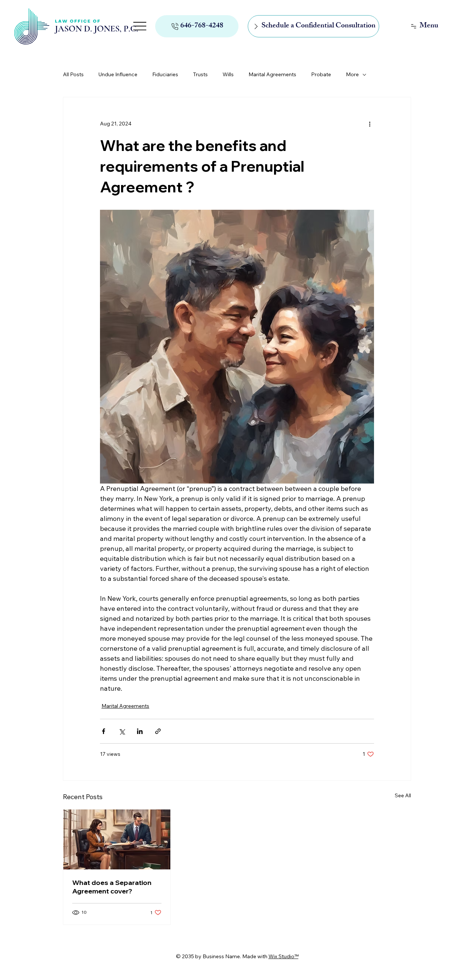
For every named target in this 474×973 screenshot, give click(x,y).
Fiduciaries (165, 74)
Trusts (200, 74)
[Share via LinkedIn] (139, 731)
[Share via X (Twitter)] (121, 731)
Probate (321, 74)
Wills (228, 74)
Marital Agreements (272, 74)
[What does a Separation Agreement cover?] (116, 839)
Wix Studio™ (283, 956)
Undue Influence (118, 74)
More (352, 74)
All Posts (73, 74)
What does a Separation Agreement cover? (111, 886)
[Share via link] (157, 731)
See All (403, 795)
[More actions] (369, 123)
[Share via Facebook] (103, 731)
